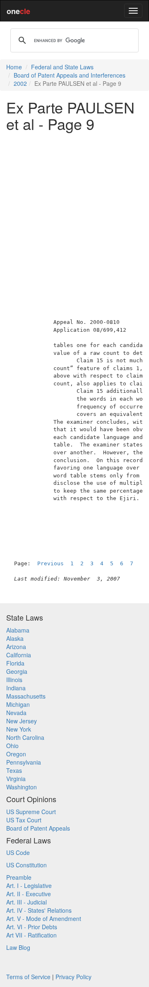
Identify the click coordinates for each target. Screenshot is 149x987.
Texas (14, 770)
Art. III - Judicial (26, 902)
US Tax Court (23, 820)
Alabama (17, 630)
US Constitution (26, 865)
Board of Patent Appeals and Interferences (69, 75)
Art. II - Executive (28, 894)
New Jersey (21, 721)
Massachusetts (26, 696)
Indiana (16, 688)
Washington (21, 787)
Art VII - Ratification (31, 935)
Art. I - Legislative (29, 885)
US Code (18, 852)
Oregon (16, 754)
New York (18, 729)
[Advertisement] (74, 211)
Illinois (14, 679)
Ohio (12, 745)
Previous (50, 563)
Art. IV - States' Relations (39, 910)
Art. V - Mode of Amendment (43, 918)
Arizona (16, 646)
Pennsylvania (23, 762)
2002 (20, 83)
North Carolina (25, 737)
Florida (15, 663)
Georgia (16, 671)
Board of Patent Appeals (38, 828)
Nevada (16, 712)
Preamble (18, 877)
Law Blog (18, 947)
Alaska (15, 638)
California (18, 655)
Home (14, 67)
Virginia (16, 778)
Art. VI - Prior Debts (31, 927)
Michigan (18, 704)
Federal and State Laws (62, 67)
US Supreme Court (31, 812)
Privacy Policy (73, 977)
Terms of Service (28, 977)
